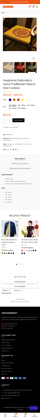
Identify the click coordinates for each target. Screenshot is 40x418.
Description (20, 159)
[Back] (2, 12)
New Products (24, 138)
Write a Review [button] (20, 282)
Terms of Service (6, 368)
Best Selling (14, 138)
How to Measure (6, 345)
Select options (8, 250)
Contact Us (5, 351)
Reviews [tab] (4, 290)
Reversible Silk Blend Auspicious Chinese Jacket (9, 242)
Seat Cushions (7, 140)
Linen (25, 144)
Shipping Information (8, 340)
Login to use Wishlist (11, 127)
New (29, 144)
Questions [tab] (17, 290)
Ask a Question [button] (20, 286)
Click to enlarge (34, 58)
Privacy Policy (5, 366)
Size (4, 106)
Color (4, 99)
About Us (4, 374)
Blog (2, 360)
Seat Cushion (7, 146)
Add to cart (18, 120)
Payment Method (6, 348)
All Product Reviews (7, 363)
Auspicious (10, 144)
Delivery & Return (20, 163)
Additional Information (20, 168)
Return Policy (5, 342)
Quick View (17, 225)
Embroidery (18, 144)
